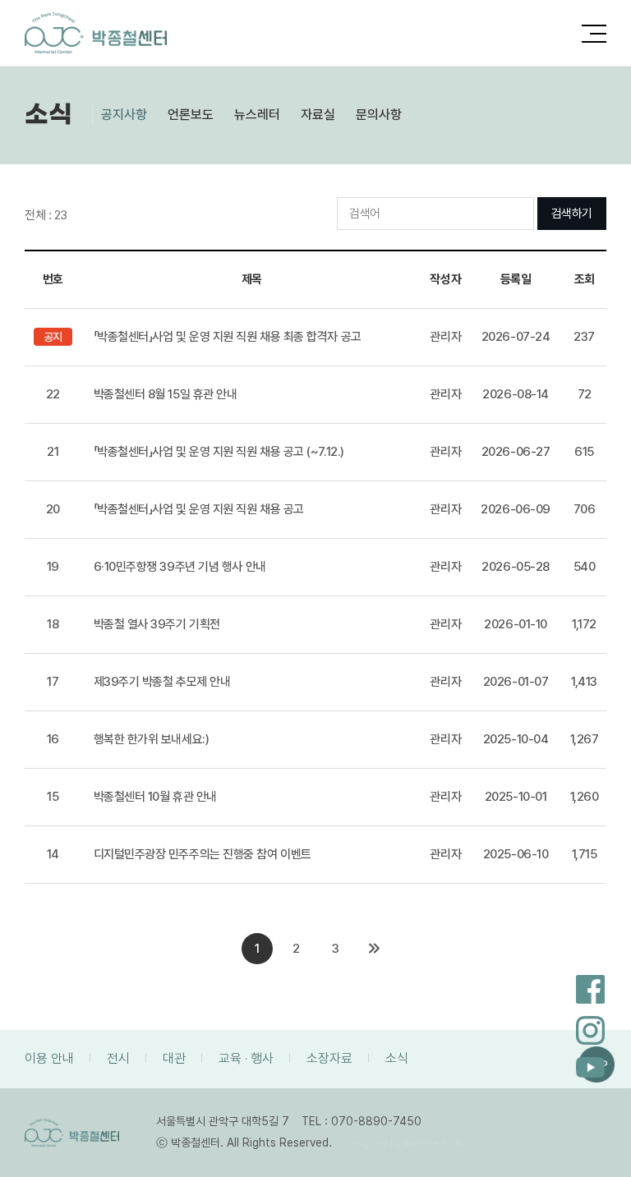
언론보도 (191, 114)
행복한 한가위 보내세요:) (152, 739)
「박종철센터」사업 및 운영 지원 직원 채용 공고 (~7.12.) (219, 451)
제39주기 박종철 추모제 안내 (162, 681)
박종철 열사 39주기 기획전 (157, 624)
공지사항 (124, 114)
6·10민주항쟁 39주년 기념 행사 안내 (180, 566)
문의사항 (379, 114)
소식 (396, 1058)
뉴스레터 (257, 114)
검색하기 (571, 213)
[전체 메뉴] (593, 29)
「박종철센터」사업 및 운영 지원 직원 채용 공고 (199, 509)
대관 (174, 1058)
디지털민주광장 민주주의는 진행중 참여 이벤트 (202, 854)
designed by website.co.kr (403, 1143)
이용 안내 (49, 1058)
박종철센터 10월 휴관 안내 (155, 796)
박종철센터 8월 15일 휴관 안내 (165, 394)
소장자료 (329, 1058)
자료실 (318, 114)
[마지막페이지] (373, 948)
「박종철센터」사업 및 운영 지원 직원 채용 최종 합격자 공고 (228, 336)
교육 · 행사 (246, 1058)
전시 (118, 1058)
